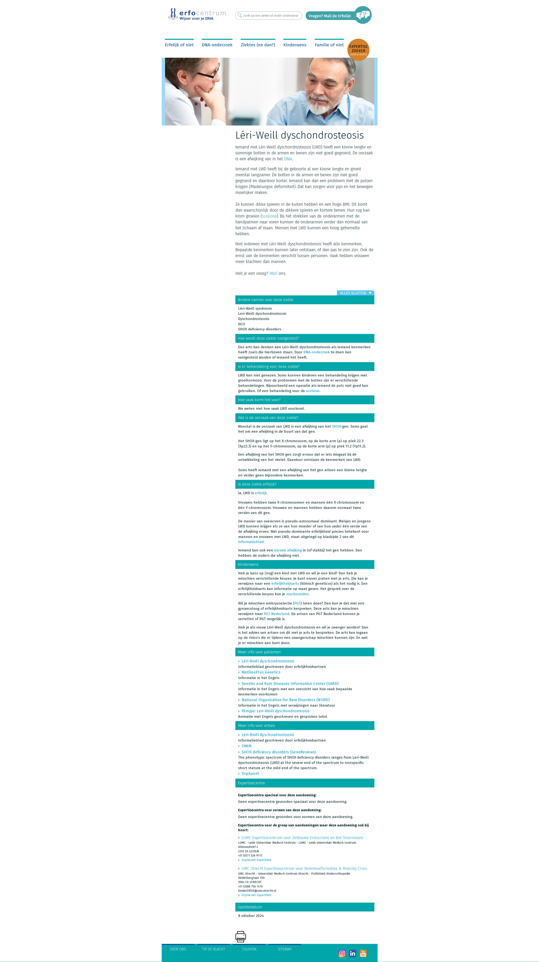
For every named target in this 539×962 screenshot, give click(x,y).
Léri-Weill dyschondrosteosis (268, 661)
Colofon (249, 949)
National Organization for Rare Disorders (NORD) (286, 700)
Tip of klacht (213, 949)
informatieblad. (251, 542)
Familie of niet (329, 45)
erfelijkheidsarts (285, 583)
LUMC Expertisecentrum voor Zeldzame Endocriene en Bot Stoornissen (302, 837)
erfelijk (261, 493)
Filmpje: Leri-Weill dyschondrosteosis (275, 711)
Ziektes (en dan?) (258, 45)
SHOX (336, 426)
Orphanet (250, 773)
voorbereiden (297, 594)
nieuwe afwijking (288, 550)
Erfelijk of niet (179, 45)
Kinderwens (294, 45)
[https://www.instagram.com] (342, 953)
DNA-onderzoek (217, 45)
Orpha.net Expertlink (256, 860)
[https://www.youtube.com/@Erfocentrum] (363, 953)
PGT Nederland (276, 614)
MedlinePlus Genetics (261, 672)
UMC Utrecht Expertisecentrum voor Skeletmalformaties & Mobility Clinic (304, 868)
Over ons (178, 949)
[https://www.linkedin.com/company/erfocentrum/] (352, 953)
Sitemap (285, 949)
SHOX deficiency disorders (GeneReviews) (279, 752)
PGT (297, 603)
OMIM (246, 746)
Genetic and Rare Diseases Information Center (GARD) (290, 683)
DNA (288, 158)
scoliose (269, 216)
